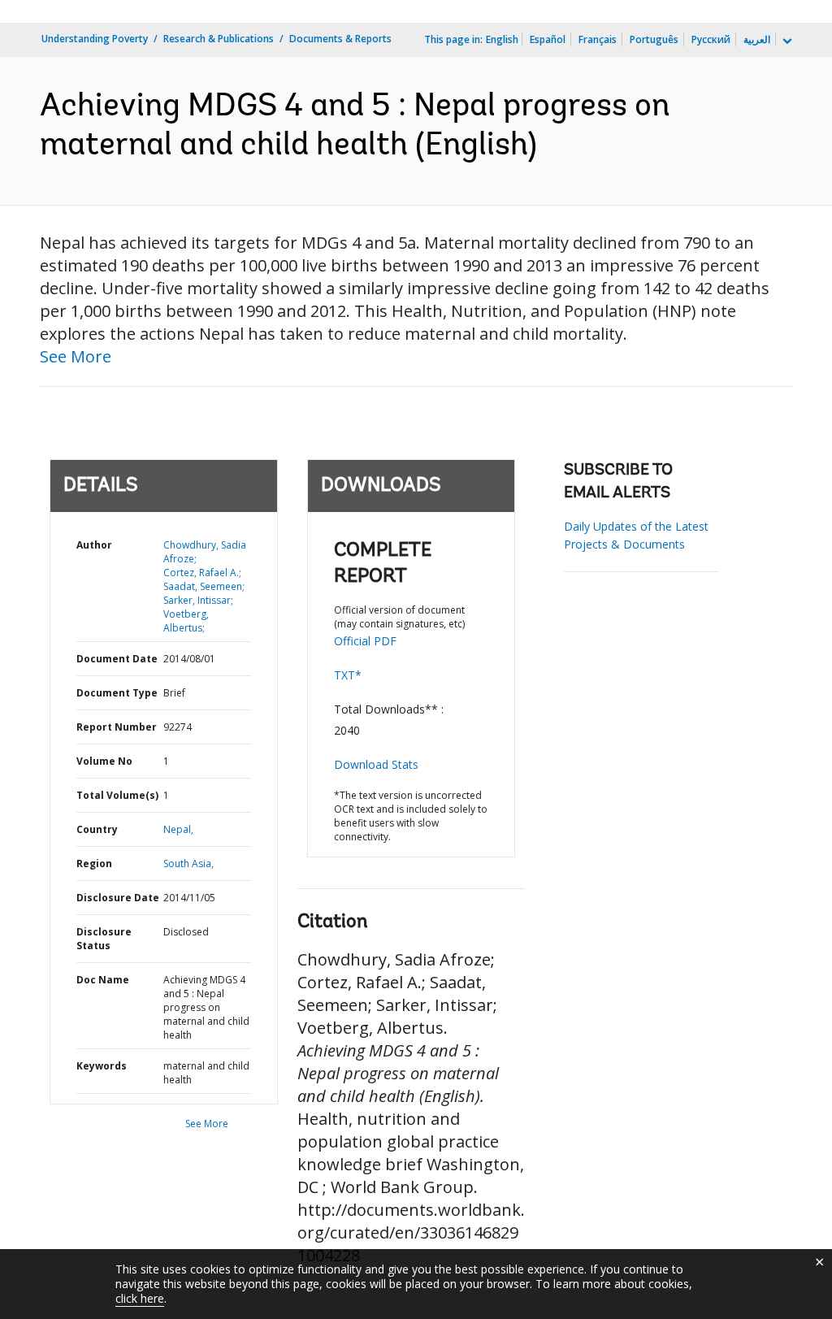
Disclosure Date (117, 898)
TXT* (348, 675)
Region (94, 863)
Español (548, 39)
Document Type (117, 693)
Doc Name (102, 980)
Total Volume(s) (117, 795)
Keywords (101, 1066)
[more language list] (785, 41)
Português (654, 39)
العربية (756, 39)
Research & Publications (218, 39)
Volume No (104, 761)
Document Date (117, 659)
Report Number (116, 727)
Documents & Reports (340, 39)
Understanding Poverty (94, 39)
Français (597, 39)
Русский (710, 39)
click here (139, 1298)
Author (94, 545)
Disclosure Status (104, 938)
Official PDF (365, 641)
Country (97, 829)
